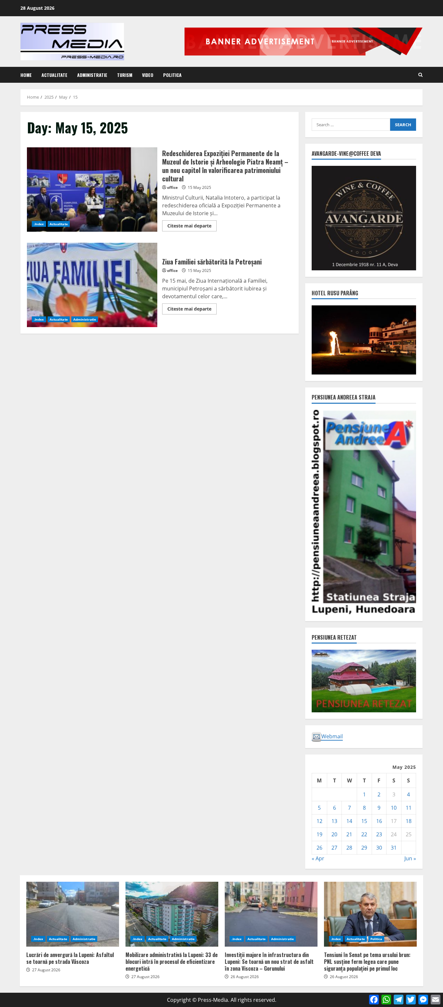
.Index (39, 224)
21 (349, 834)
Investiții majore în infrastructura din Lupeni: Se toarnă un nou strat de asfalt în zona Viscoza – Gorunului (271, 914)
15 (364, 821)
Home (26, 74)
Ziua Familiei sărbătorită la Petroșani (92, 285)
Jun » (410, 858)
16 (379, 821)
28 (349, 847)
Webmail (332, 736)
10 (394, 807)
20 (334, 834)
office (172, 187)
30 (379, 847)
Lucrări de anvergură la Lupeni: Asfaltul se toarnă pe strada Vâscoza (72, 914)
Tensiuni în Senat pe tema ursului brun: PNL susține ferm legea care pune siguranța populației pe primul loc (370, 914)
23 (379, 834)
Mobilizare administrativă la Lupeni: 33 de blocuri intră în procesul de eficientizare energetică (172, 914)
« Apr (318, 858)
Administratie (92, 74)
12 (319, 821)
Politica (172, 74)
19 (319, 834)
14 (349, 821)
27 (334, 847)
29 (364, 847)
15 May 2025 (199, 187)
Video (147, 74)
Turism (124, 74)
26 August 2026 (245, 976)
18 (409, 821)
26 (319, 847)
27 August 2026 (46, 970)
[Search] (420, 74)
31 (394, 847)
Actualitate (54, 74)
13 (334, 821)
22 (364, 834)
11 (409, 807)
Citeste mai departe (192, 226)
